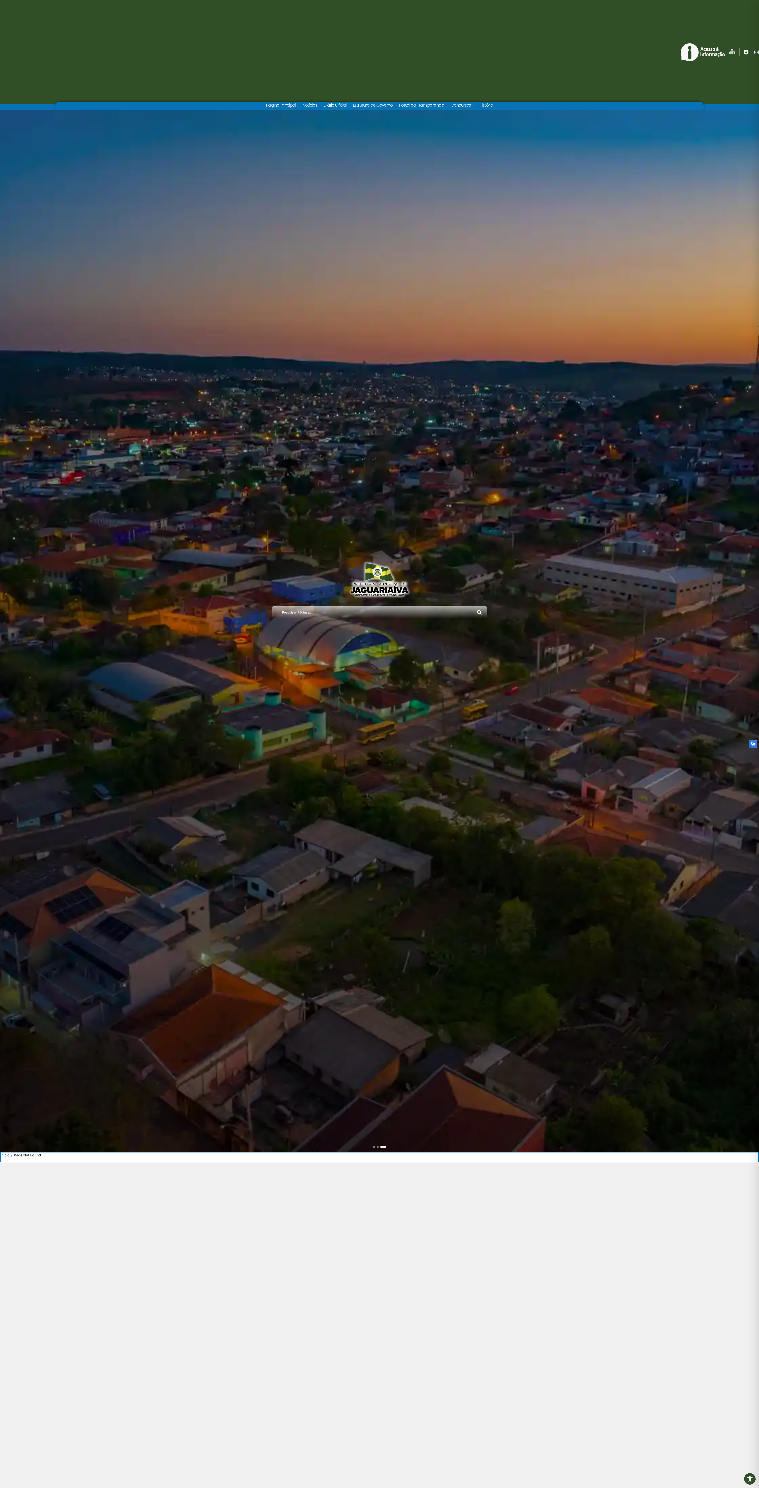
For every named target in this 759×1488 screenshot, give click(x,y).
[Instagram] (756, 52)
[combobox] (372, 612)
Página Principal (281, 105)
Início (5, 1155)
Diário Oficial (335, 105)
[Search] (480, 612)
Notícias (309, 105)
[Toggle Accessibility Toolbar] (750, 1479)
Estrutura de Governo (373, 105)
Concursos (461, 105)
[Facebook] (746, 52)
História (486, 105)
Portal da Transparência (421, 105)
